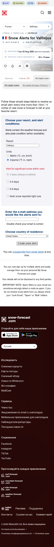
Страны (5, 33)
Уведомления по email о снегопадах (22, 412)
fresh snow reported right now (25, 196)
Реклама (20, 508)
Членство (6, 407)
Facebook (6, 443)
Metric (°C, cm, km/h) (21, 155)
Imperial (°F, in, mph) (21, 159)
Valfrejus (32, 33)
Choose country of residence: (24, 231)
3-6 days (14, 181)
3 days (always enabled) (23, 174)
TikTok (4, 453)
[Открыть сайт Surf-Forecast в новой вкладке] (5, 3)
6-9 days (14, 189)
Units (9, 151)
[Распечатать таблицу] (27, 66)
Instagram (6, 448)
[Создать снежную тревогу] (13, 66)
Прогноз (9, 78)
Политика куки (42, 533)
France (18, 33)
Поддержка (36, 508)
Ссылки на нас (24, 514)
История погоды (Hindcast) (35, 85)
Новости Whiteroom (12, 381)
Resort (9, 141)
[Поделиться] (20, 66)
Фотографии (8, 385)
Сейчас (22, 78)
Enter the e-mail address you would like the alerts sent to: (23, 213)
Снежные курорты (11, 366)
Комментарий (44, 514)
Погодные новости (12, 427)
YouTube (6, 458)
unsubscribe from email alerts (28, 251)
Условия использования (13, 529)
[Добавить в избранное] (5, 66)
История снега (43, 78)
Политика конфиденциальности (16, 533)
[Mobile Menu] (49, 12)
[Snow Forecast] (5, 13)
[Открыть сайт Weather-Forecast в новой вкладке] (42, 3)
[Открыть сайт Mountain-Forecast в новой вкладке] (18, 3)
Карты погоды (9, 371)
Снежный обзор (10, 376)
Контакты (6, 514)
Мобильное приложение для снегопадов (24, 417)
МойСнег (6, 390)
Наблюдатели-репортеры (16, 422)
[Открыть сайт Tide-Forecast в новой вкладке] (30, 3)
